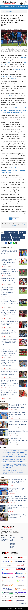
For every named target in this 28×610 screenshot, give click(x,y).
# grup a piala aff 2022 (11, 232)
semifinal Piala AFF (7, 76)
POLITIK (12, 546)
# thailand (17, 240)
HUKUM (12, 548)
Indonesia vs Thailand (7, 96)
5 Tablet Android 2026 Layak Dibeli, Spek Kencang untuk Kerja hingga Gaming (18, 440)
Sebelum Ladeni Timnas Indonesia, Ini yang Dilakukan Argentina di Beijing (9, 332)
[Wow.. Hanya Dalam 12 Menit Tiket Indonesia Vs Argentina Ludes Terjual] (23, 324)
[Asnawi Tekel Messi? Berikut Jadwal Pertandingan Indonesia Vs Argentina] (23, 374)
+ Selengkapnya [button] (22, 603)
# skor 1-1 (22, 232)
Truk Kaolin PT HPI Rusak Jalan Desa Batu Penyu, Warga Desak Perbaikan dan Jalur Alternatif (17, 423)
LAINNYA (22, 539)
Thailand (23, 58)
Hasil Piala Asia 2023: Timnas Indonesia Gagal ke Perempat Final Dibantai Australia (9, 261)
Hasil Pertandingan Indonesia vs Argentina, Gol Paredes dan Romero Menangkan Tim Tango (9, 302)
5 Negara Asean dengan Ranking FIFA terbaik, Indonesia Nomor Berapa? (8, 280)
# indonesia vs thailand (18, 237)
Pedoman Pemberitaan (4, 541)
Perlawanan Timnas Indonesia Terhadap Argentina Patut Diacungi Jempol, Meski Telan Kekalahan (8, 291)
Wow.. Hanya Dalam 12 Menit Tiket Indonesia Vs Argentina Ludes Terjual (9, 323)
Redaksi (3, 538)
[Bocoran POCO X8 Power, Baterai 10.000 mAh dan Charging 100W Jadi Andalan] (4, 432)
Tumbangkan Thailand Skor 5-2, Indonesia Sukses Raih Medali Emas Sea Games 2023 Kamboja (9, 393)
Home (3, 12)
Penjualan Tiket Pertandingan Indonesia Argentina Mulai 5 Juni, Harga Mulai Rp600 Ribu (9, 341)
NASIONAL (12, 545)
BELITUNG (7, 6)
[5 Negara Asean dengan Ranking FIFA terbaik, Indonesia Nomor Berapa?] (23, 281)
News (2, 6)
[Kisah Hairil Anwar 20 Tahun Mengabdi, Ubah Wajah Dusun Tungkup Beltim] (4, 415)
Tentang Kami (4, 539)
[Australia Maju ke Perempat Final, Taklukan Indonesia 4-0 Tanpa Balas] (23, 252)
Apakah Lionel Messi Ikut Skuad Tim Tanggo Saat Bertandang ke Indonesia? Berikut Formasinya (8, 363)
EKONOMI (22, 538)
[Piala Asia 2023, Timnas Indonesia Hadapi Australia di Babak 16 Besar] (23, 272)
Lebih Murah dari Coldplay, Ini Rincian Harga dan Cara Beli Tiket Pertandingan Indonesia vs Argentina (9, 352)
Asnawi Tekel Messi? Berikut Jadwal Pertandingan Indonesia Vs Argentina (9, 373)
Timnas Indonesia (17, 70)
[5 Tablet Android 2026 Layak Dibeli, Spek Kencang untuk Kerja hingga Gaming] (4, 441)
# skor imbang (5, 235)
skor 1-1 (13, 78)
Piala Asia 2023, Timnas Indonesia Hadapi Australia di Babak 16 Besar (9, 271)
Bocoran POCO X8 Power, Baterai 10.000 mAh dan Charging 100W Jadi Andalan (18, 431)
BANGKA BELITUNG (12, 541)
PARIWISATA (13, 543)
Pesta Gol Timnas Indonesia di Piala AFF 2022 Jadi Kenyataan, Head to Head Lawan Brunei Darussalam (13, 110)
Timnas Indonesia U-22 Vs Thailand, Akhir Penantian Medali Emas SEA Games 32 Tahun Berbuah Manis (9, 382)
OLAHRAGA (9, 12)
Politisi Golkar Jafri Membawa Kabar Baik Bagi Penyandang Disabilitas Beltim (13, 170)
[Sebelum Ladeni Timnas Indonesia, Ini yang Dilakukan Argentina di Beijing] (23, 333)
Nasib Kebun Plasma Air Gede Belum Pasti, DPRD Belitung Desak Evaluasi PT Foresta (17, 405)
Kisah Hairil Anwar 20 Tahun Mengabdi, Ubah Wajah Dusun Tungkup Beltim (17, 414)
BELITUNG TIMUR (15, 6)
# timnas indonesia (6, 240)
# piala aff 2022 (6, 237)
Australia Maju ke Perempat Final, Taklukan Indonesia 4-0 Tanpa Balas (9, 251)
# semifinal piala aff (17, 235)
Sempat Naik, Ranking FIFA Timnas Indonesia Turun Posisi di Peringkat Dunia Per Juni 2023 (9, 313)
